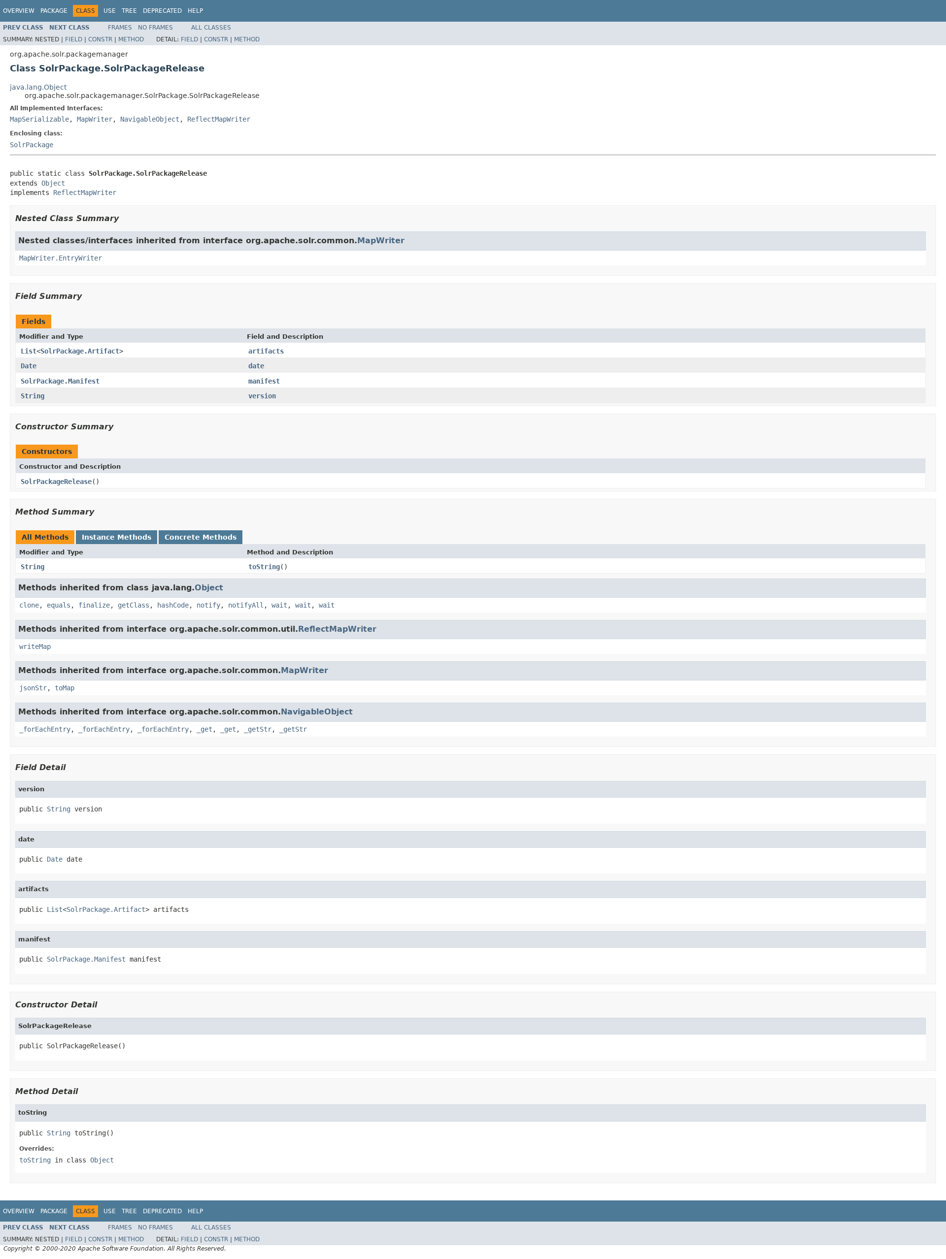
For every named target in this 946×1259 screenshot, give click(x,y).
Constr (100, 39)
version (262, 396)
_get (204, 729)
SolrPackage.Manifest (60, 381)
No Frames (155, 27)
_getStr (257, 729)
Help (195, 10)
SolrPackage (31, 145)
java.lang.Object (38, 87)
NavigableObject (149, 119)
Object (53, 183)
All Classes (211, 27)
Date (28, 366)
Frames (120, 27)
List (28, 351)
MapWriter (94, 119)
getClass (133, 605)
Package (54, 10)
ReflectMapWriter (218, 119)
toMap (64, 688)
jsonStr (33, 688)
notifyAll (246, 605)
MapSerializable (39, 119)
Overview (18, 10)
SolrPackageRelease (56, 481)
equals (58, 605)
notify (208, 605)
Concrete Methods (200, 537)
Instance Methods (116, 537)
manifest (264, 381)
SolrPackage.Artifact (79, 351)
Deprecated (162, 10)
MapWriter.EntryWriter (60, 258)
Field (73, 39)
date (256, 366)
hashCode (173, 605)
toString (264, 567)
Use (109, 10)
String (32, 396)
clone (29, 605)
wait (279, 605)
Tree (129, 10)
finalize (94, 605)
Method (131, 39)
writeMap (35, 646)
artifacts (266, 351)
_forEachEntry (44, 729)
